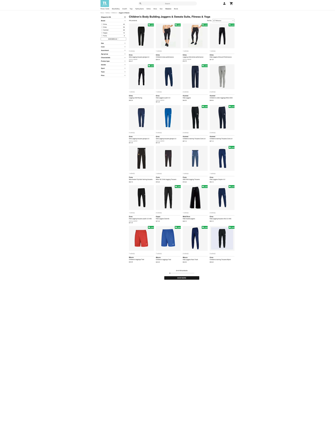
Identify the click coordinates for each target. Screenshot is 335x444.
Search (167, 3)
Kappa (158, 217)
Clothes (148, 9)
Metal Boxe (186, 217)
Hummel (185, 96)
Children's (114, 13)
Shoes (155, 9)
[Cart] (231, 3)
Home (102, 13)
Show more (181, 278)
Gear (161, 9)
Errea (131, 55)
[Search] (140, 3)
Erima (158, 55)
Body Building (116, 9)
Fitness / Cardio (104, 9)
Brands (176, 9)
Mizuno (131, 257)
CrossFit (124, 9)
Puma (131, 177)
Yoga (131, 9)
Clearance (168, 9)
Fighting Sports (139, 9)
